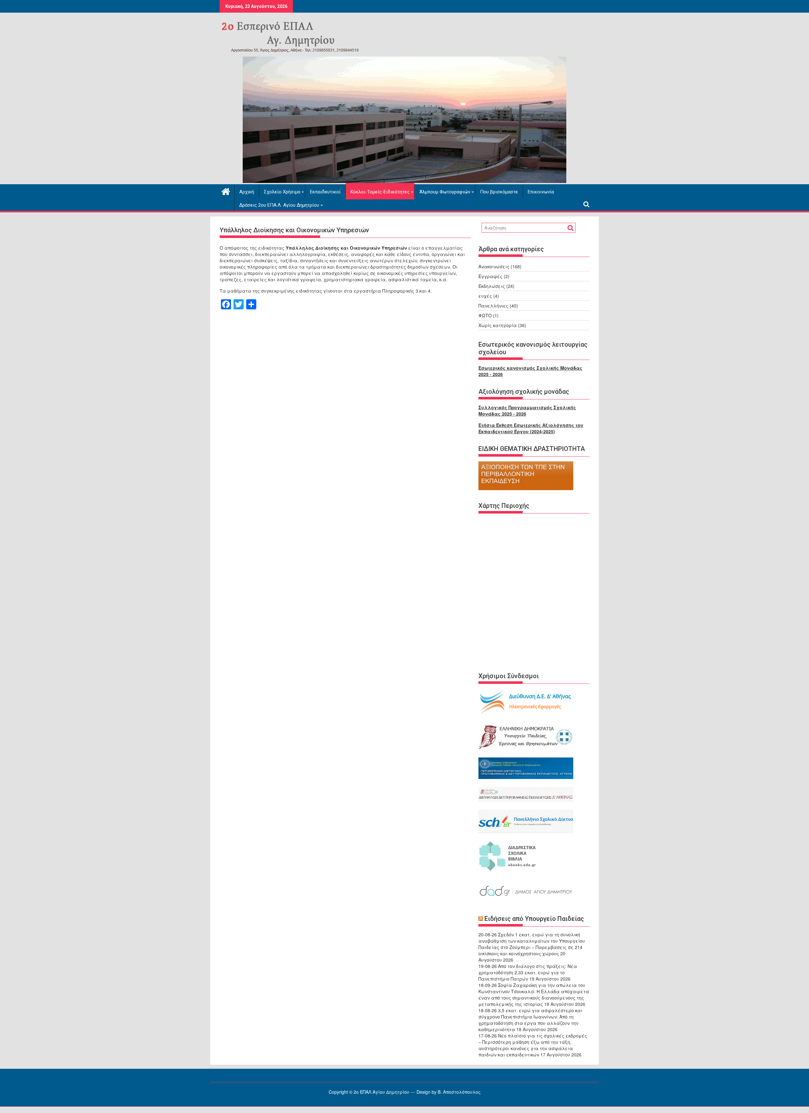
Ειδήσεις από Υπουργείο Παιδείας (534, 918)
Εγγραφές (490, 276)
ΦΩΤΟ (485, 315)
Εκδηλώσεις (491, 286)
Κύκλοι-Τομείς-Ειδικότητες (380, 192)
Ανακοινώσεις (493, 266)
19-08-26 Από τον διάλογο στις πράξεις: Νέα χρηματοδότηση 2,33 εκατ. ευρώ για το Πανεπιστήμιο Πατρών (527, 972)
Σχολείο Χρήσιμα (282, 192)
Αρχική (246, 192)
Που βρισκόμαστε (499, 192)
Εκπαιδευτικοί (325, 192)
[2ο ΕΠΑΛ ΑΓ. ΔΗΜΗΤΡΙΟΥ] (404, 181)
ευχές (485, 296)
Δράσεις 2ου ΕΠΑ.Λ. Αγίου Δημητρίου (279, 205)
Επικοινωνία (541, 192)
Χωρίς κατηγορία (497, 325)
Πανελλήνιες (493, 305)
